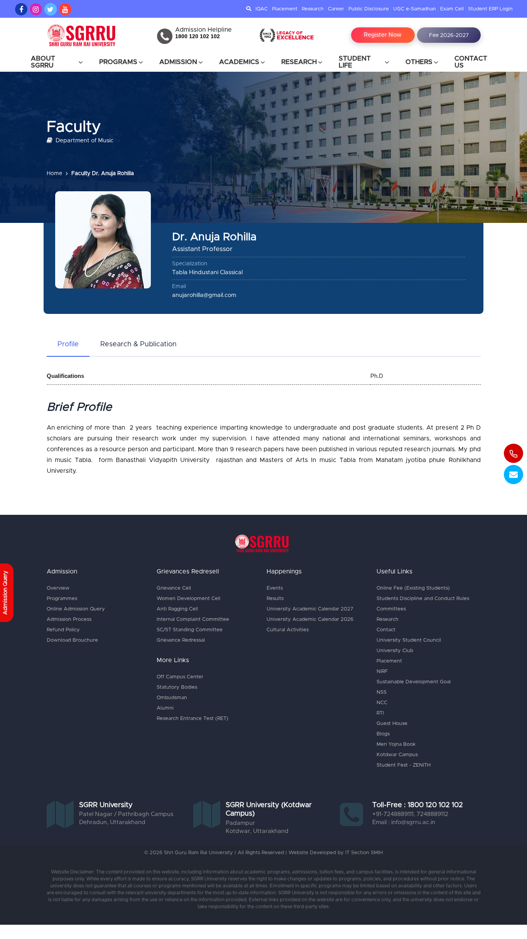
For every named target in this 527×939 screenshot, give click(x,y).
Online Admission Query (76, 609)
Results (275, 598)
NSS (382, 692)
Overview (58, 588)
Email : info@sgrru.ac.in (403, 822)
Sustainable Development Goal (414, 681)
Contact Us (470, 62)
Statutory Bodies (177, 687)
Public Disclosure (368, 9)
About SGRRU (43, 62)
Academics (239, 62)
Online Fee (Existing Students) (413, 588)
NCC (382, 702)
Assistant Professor (202, 249)
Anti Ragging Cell (177, 609)
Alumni (165, 708)
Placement (284, 9)
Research (313, 9)
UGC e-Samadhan (414, 9)
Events (275, 588)
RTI (380, 713)
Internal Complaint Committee (193, 619)
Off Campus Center (180, 676)
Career (336, 9)
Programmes (62, 598)
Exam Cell (452, 9)
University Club (395, 650)
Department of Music (83, 140)
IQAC (261, 9)
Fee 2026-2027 (449, 35)
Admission (178, 62)
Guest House (392, 723)
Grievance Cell (174, 588)
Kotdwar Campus (397, 754)
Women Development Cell (188, 598)
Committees (391, 609)
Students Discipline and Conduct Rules (423, 598)
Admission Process (69, 619)
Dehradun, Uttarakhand (112, 822)
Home (54, 173)
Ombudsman (172, 697)
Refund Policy (63, 629)
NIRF (382, 671)
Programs (118, 62)
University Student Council (409, 640)
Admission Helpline (203, 30)
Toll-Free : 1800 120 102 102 (417, 805)
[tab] (68, 344)
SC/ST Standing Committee (190, 629)
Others (418, 62)
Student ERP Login (490, 9)
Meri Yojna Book (396, 744)
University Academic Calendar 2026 (310, 619)
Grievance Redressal (181, 640)
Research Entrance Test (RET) (192, 718)
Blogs (383, 734)
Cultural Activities (288, 629)
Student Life (355, 62)
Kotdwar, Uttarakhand (257, 831)
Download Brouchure (72, 640)
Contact (386, 629)
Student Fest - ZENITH (404, 765)
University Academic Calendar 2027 (310, 609)
